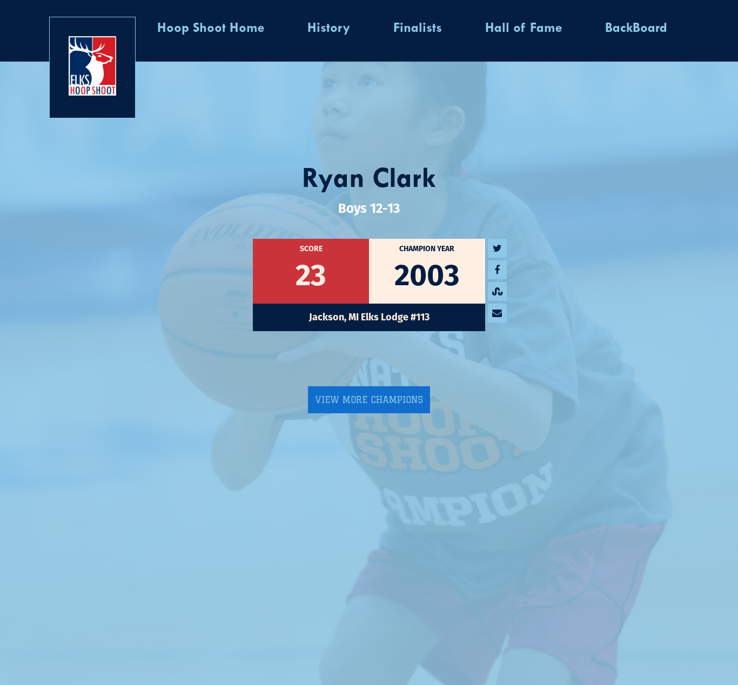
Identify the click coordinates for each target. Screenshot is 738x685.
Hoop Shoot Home (210, 29)
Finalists (417, 29)
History (328, 29)
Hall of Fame (523, 29)
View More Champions (369, 400)
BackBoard (636, 29)
